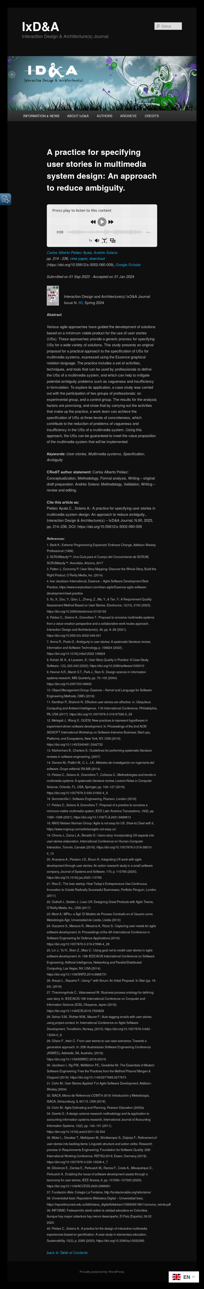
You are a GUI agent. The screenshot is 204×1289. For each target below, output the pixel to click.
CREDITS (152, 115)
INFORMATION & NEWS (41, 115)
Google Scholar (128, 264)
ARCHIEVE (128, 115)
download (97, 258)
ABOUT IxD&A (78, 115)
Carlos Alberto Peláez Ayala (69, 252)
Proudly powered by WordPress (102, 1271)
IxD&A (40, 26)
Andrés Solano (105, 252)
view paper (78, 258)
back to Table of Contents (67, 1252)
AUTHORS (104, 115)
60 (81, 302)
